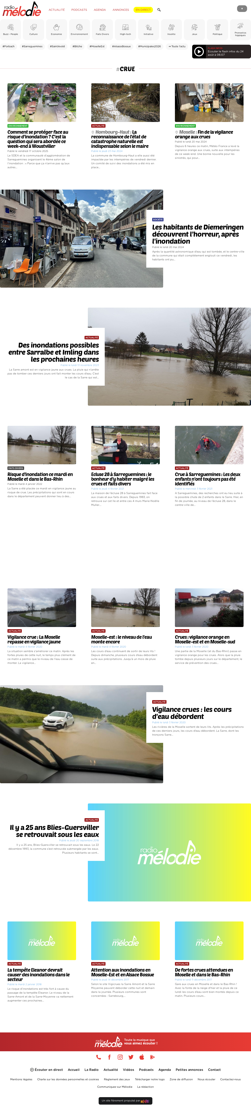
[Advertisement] (125, 547)
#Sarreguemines (32, 46)
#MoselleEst (97, 46)
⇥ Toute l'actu (177, 46)
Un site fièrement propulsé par (121, 1100)
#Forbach (9, 46)
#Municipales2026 (149, 46)
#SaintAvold (57, 46)
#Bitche (77, 46)
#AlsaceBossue (121, 46)
